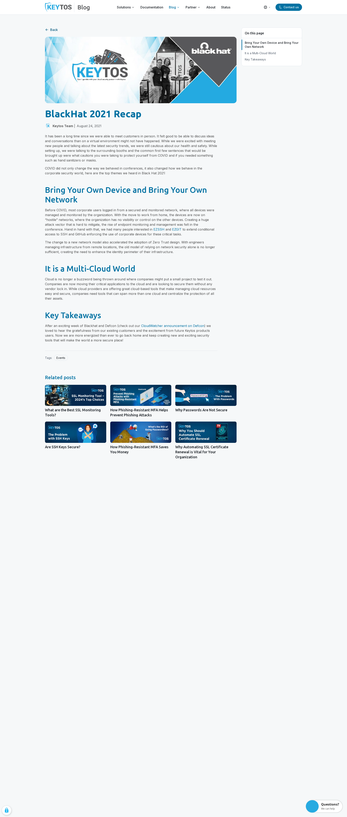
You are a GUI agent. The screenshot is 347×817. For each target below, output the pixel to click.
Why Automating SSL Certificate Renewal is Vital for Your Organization (201, 452)
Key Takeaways (255, 59)
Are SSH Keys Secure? (62, 447)
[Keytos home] (58, 7)
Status (225, 7)
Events (60, 357)
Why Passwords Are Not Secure (201, 410)
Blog (84, 7)
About (210, 7)
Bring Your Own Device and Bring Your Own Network (271, 44)
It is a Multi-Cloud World (260, 53)
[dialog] (6, 810)
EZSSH (158, 229)
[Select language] (267, 7)
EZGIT (177, 229)
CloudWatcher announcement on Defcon (172, 326)
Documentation (151, 7)
